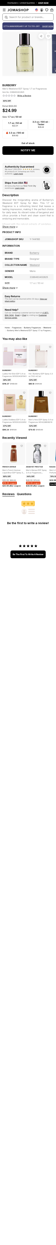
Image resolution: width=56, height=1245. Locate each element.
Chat (24, 315)
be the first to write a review (28, 554)
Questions (24, 494)
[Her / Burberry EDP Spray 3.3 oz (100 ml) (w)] (50, 347)
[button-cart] (52, 10)
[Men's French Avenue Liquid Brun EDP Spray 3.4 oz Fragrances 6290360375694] (21, 446)
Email (17, 315)
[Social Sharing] (41, 36)
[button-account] (41, 10)
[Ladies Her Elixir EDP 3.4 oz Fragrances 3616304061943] (24, 347)
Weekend (47, 328)
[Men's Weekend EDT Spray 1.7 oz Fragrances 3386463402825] (48, 36)
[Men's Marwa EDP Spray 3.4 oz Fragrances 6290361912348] (45, 446)
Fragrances (17, 328)
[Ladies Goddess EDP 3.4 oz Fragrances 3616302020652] (24, 393)
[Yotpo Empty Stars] (9, 95)
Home (7, 328)
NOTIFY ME (28, 150)
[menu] (4, 10)
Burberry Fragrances (32, 328)
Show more (8, 226)
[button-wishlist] (47, 10)
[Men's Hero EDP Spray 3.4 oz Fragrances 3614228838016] (50, 393)
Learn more (18, 174)
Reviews (8, 494)
